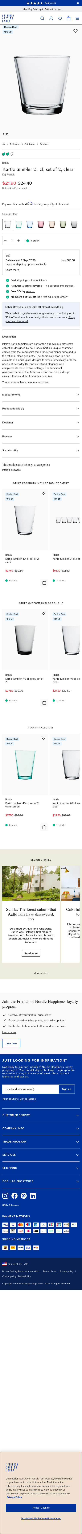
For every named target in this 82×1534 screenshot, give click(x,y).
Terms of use (49, 1271)
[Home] (3, 144)
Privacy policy (67, 1271)
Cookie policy (9, 1276)
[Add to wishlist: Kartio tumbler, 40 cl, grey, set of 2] (43, 613)
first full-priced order (55, 296)
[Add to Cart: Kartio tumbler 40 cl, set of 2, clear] (44, 582)
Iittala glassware (11, 469)
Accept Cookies (41, 1507)
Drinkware (30, 144)
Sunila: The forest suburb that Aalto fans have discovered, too (31, 913)
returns (30, 291)
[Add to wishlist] (75, 31)
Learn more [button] (12, 270)
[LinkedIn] (33, 1196)
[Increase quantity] (18, 240)
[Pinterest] (24, 1196)
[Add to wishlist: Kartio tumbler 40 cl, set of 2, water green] (43, 738)
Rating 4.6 (50, 3)
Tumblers (45, 144)
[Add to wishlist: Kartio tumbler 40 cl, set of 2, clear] (43, 493)
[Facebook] (14, 1196)
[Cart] (68, 18)
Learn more (9, 1032)
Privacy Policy (14, 1497)
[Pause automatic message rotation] (78, 3)
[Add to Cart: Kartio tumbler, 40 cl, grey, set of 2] (44, 702)
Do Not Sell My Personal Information (20, 1271)
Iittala (5, 162)
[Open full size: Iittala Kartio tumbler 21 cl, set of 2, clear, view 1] (41, 81)
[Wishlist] (60, 18)
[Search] (42, 18)
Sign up (66, 1089)
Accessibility (24, 1276)
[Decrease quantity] (5, 240)
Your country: (10, 1098)
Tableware (15, 144)
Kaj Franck (8, 174)
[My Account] (51, 18)
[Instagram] (5, 1196)
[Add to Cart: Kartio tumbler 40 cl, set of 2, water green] (44, 827)
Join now (11, 1043)
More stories (41, 973)
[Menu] (77, 18)
